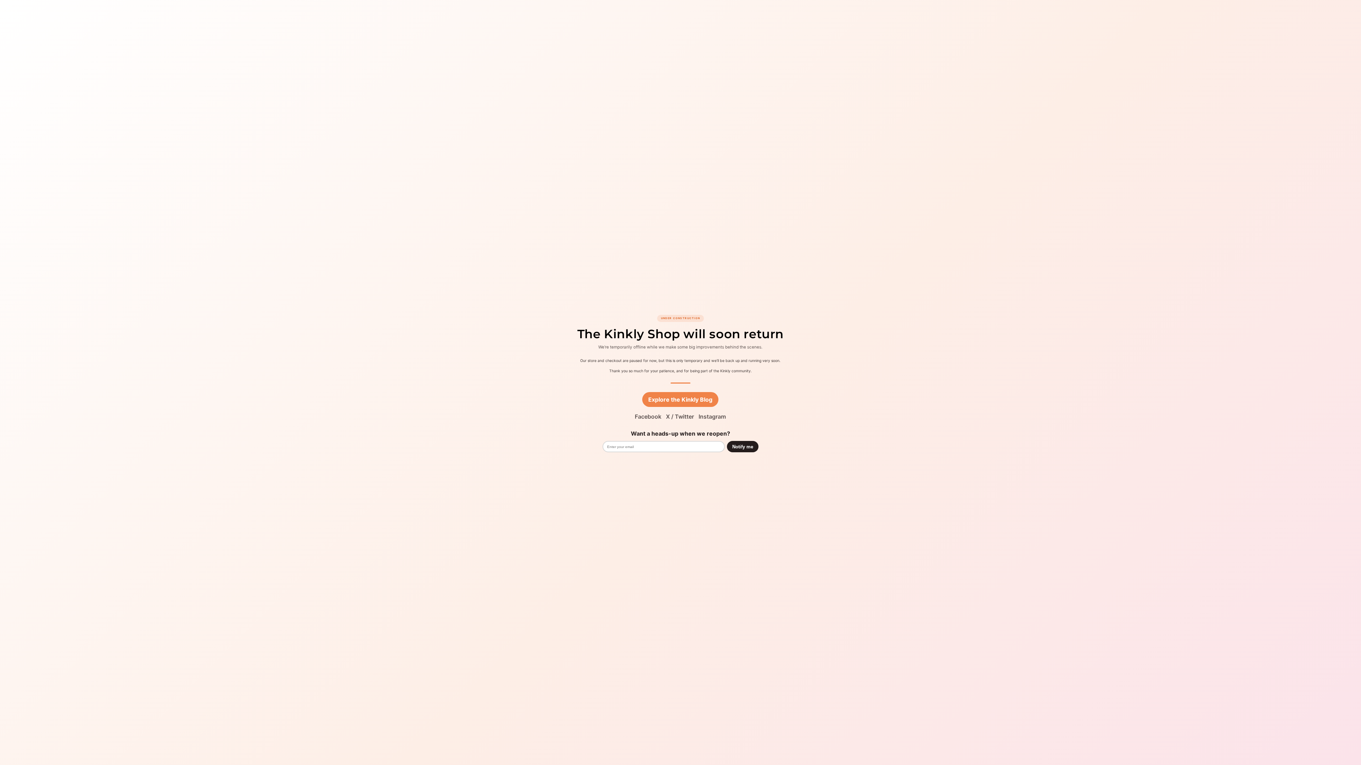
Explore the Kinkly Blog (680, 399)
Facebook (648, 416)
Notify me (742, 446)
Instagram (712, 416)
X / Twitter (680, 416)
